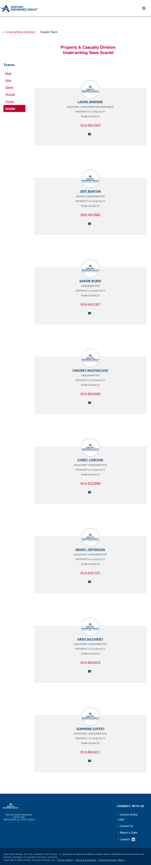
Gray (8, 80)
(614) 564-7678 (90, 125)
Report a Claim (129, 832)
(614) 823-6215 (90, 662)
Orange (10, 94)
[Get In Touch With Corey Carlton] (89, 492)
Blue (8, 73)
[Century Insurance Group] (24, 8)
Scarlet (10, 108)
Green (9, 87)
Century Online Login (128, 817)
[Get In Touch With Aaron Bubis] (89, 313)
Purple (9, 101)
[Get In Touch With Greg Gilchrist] (89, 671)
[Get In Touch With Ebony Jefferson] (89, 581)
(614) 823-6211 (90, 752)
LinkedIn (125, 839)
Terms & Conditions (86, 859)
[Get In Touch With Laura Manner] (89, 133)
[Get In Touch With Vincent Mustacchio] (89, 402)
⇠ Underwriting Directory (19, 32)
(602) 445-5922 (90, 214)
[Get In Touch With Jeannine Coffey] (89, 760)
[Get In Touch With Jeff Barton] (89, 223)
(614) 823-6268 (90, 393)
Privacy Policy (65, 859)
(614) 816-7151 (90, 572)
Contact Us (126, 826)
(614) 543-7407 (90, 304)
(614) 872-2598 (90, 483)
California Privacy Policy (112, 859)
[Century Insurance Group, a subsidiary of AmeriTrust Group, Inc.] (11, 805)
